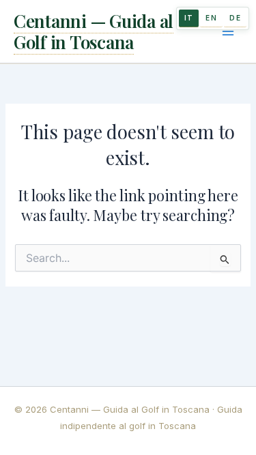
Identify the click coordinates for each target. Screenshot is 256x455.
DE (235, 18)
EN (211, 18)
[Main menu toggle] (228, 31)
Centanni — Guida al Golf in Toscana (93, 31)
